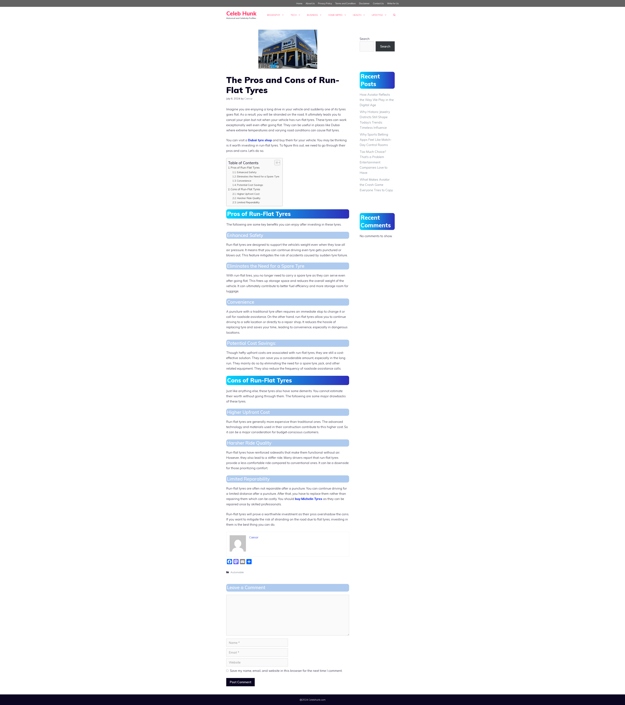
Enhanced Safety (247, 172)
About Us (310, 3)
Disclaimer (364, 3)
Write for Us (393, 3)
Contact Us (378, 3)
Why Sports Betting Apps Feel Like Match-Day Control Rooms (376, 139)
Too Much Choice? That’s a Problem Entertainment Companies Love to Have (373, 162)
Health (357, 15)
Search (365, 39)
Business (312, 15)
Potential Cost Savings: (250, 185)
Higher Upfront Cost (248, 193)
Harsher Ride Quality (248, 198)
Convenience (244, 180)
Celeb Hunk (241, 13)
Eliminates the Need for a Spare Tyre (258, 176)
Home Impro (335, 15)
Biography (273, 15)
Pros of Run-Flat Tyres (245, 167)
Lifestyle (377, 15)
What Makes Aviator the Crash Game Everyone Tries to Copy (376, 185)
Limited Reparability (248, 202)
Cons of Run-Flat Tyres (245, 189)
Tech (294, 15)
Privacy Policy (325, 3)
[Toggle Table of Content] (275, 162)
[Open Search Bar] (394, 15)
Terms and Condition (345, 3)
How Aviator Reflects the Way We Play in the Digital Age (377, 100)
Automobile (237, 572)
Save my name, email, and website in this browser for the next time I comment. (286, 671)
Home (299, 3)
